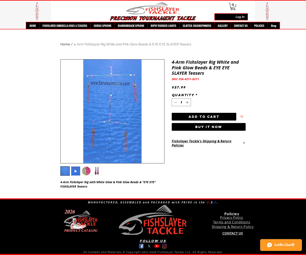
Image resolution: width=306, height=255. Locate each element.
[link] (233, 6)
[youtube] (156, 246)
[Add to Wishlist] (242, 117)
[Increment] (187, 102)
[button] (64, 25)
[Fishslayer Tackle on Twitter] (149, 246)
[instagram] (164, 246)
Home (65, 44)
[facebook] (141, 246)
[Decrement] (175, 102)
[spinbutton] (181, 102)
